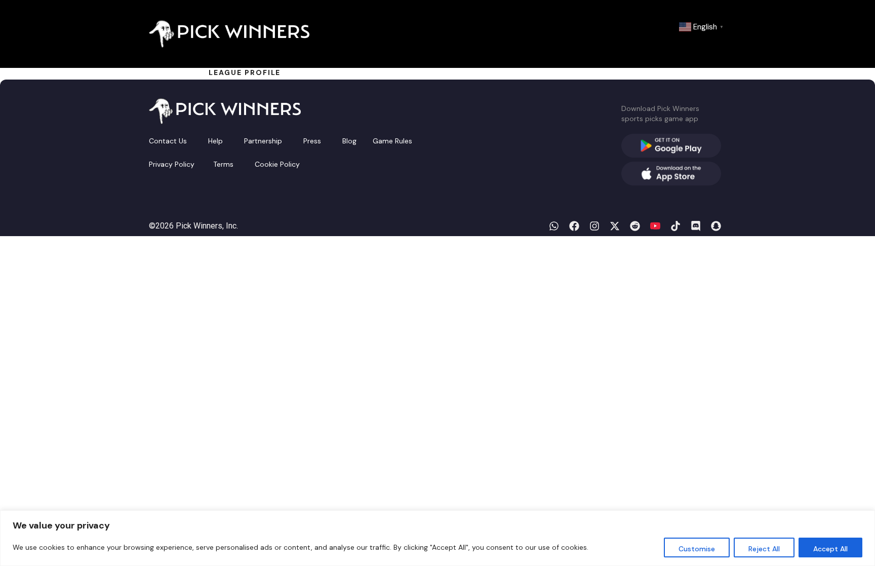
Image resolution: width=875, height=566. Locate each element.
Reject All (764, 548)
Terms (223, 164)
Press (312, 140)
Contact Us (168, 140)
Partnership (263, 140)
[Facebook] (574, 226)
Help (215, 140)
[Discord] (696, 226)
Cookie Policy (277, 164)
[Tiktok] (675, 226)
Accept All (830, 548)
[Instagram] (594, 226)
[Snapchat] (716, 226)
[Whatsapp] (554, 226)
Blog (349, 140)
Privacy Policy (171, 164)
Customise (697, 548)
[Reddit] (635, 226)
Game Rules (392, 140)
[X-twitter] (615, 226)
